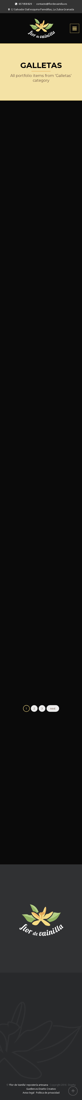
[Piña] (34, 367)
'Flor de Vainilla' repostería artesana (28, 1084)
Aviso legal (28, 1092)
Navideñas (41, 684)
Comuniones (41, 582)
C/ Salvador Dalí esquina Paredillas (29, 999)
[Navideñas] (34, 673)
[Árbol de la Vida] (34, 469)
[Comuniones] (34, 571)
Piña (41, 378)
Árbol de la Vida (41, 480)
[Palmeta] (34, 288)
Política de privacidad (47, 1092)
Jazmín (41, 197)
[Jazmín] (34, 186)
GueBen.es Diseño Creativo (41, 1088)
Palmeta (41, 300)
